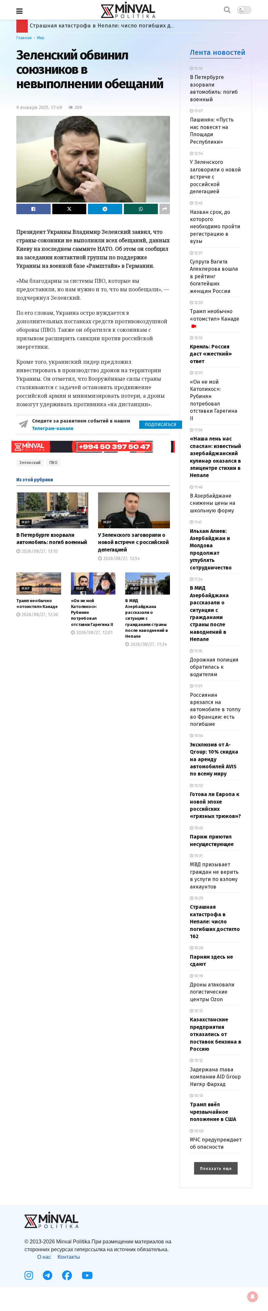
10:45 (198, 828)
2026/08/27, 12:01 (94, 632)
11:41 (197, 522)
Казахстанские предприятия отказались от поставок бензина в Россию (215, 1034)
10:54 (198, 735)
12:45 (198, 203)
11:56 (198, 430)
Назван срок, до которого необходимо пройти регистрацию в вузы (215, 227)
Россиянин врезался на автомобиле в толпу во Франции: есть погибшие (215, 709)
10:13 (198, 1011)
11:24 (197, 579)
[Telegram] (47, 1275)
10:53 (198, 785)
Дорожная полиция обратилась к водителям (214, 667)
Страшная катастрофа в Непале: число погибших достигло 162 (215, 921)
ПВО (53, 462)
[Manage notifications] (252, 1296)
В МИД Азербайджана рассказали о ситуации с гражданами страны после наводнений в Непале (146, 618)
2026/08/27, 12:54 (121, 558)
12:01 (198, 373)
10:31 (198, 856)
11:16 (197, 651)
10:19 (198, 976)
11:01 (197, 686)
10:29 (198, 898)
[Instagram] (29, 1275)
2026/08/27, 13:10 (39, 551)
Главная (24, 38)
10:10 (198, 1096)
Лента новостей (217, 52)
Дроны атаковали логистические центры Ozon (212, 992)
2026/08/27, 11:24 (148, 644)
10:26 (198, 948)
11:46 (198, 487)
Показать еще (216, 1168)
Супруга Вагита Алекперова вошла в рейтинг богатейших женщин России (214, 276)
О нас (44, 1257)
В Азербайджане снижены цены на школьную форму (212, 503)
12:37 (197, 253)
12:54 (198, 153)
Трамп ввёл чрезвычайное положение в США (92, 25)
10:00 (198, 1131)
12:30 (198, 302)
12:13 (197, 338)
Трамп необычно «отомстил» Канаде (214, 315)
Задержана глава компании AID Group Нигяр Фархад (215, 1076)
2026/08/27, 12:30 (39, 614)
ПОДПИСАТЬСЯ (160, 424)
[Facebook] (67, 1275)
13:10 (198, 68)
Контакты (69, 1257)
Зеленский (30, 462)
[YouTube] (87, 1275)
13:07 (198, 111)
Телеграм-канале (53, 428)
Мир (40, 38)
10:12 (198, 1060)
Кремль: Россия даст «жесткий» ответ (211, 354)
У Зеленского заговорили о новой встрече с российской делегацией (133, 542)
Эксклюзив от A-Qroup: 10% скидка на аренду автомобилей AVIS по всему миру (214, 759)
